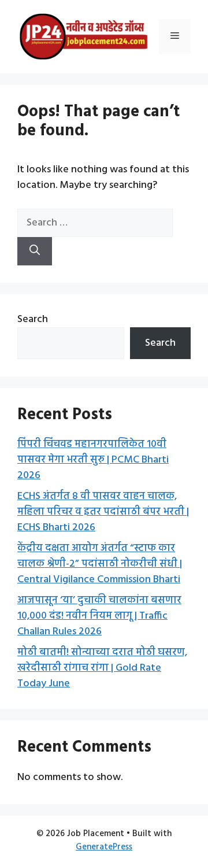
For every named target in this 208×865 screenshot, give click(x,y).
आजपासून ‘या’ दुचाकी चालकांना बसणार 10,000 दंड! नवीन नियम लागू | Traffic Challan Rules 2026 (99, 616)
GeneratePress (104, 847)
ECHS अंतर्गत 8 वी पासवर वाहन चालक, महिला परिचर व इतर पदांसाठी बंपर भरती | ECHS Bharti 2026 (103, 512)
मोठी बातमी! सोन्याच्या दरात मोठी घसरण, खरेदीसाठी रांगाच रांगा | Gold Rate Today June (102, 668)
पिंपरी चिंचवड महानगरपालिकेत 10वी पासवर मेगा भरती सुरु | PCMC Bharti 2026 (93, 460)
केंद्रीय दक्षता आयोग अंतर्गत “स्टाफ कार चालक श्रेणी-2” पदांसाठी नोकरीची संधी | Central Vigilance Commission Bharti (99, 564)
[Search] (34, 251)
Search (32, 319)
